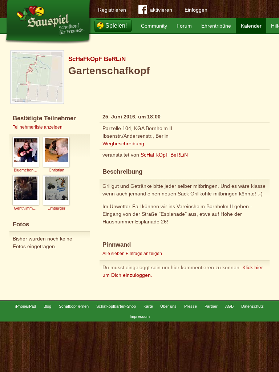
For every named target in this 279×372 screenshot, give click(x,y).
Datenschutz (252, 306)
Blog (47, 306)
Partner (211, 306)
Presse (190, 306)
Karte (148, 306)
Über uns (168, 306)
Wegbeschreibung (123, 143)
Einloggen (196, 10)
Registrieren (112, 10)
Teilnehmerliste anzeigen (37, 127)
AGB (229, 306)
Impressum (140, 316)
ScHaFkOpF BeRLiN (97, 59)
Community (154, 26)
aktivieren (161, 10)
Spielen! (116, 26)
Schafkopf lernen (74, 306)
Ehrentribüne (216, 26)
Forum (184, 26)
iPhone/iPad (25, 306)
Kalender (251, 26)
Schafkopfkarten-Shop (116, 306)
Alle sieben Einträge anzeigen (132, 253)
